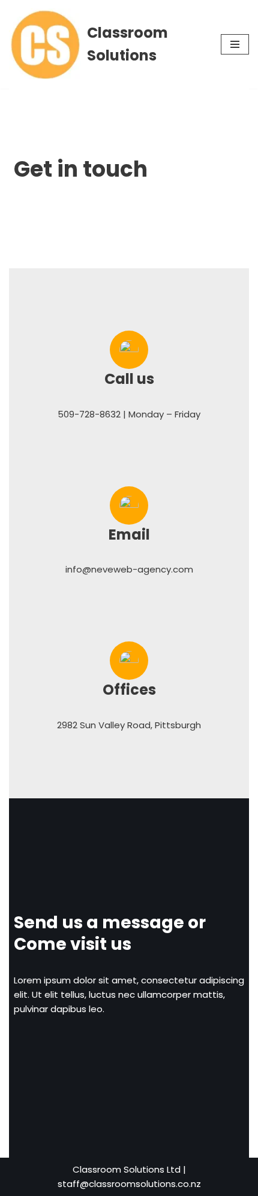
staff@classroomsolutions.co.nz (129, 1183)
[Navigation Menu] (235, 44)
